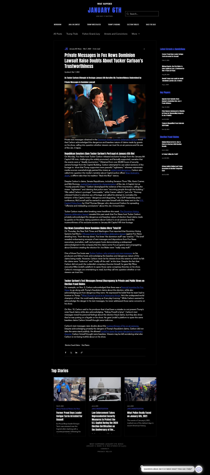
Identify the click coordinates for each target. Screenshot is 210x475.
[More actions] (144, 48)
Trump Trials (72, 33)
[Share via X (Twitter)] (71, 352)
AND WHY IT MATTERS (104, 16)
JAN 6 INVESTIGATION (100, 409)
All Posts (58, 33)
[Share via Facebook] (66, 352)
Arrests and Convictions (115, 33)
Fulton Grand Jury (91, 33)
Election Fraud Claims (72, 345)
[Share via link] (82, 352)
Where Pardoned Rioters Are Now (68, 409)
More (134, 33)
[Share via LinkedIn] (76, 352)
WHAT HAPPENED (104, 4)
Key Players (85, 345)
